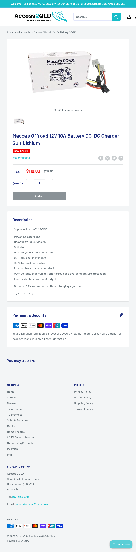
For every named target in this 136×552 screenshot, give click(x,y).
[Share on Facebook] (100, 158)
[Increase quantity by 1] (49, 183)
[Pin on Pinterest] (107, 158)
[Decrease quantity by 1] (30, 183)
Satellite (12, 397)
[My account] (129, 17)
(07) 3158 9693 (20, 496)
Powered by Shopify (18, 540)
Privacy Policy (82, 391)
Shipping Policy (83, 403)
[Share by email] (120, 158)
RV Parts (12, 448)
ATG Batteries (21, 158)
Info (9, 454)
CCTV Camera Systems (21, 437)
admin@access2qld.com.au (32, 504)
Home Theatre (16, 431)
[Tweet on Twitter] (114, 158)
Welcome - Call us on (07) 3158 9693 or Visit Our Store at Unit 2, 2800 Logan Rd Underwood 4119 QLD (68, 3)
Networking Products (20, 443)
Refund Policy (82, 397)
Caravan (12, 403)
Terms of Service (84, 409)
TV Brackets (14, 414)
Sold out (39, 196)
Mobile (11, 426)
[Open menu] (9, 17)
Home (10, 32)
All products (23, 32)
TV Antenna (14, 409)
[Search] (116, 17)
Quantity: (18, 183)
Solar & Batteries (17, 420)
